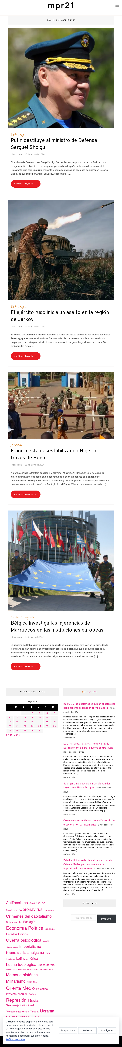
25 (47, 726)
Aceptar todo (68, 1030)
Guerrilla (46, 941)
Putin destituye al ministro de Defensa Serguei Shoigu (54, 144)
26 (54, 726)
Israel (48, 952)
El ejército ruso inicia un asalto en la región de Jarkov (60, 316)
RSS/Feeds (91, 692)
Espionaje (50, 928)
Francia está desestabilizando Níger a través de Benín (53, 454)
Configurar (107, 1030)
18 (47, 722)
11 (47, 717)
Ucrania (47, 1011)
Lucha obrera (46, 965)
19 (55, 722)
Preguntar (106, 919)
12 (55, 717)
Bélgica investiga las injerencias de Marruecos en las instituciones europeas (57, 626)
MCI (51, 969)
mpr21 (61, 6)
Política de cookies (15, 1039)
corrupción (49, 910)
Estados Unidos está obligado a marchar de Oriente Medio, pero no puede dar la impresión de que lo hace (87, 864)
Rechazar (87, 1030)
